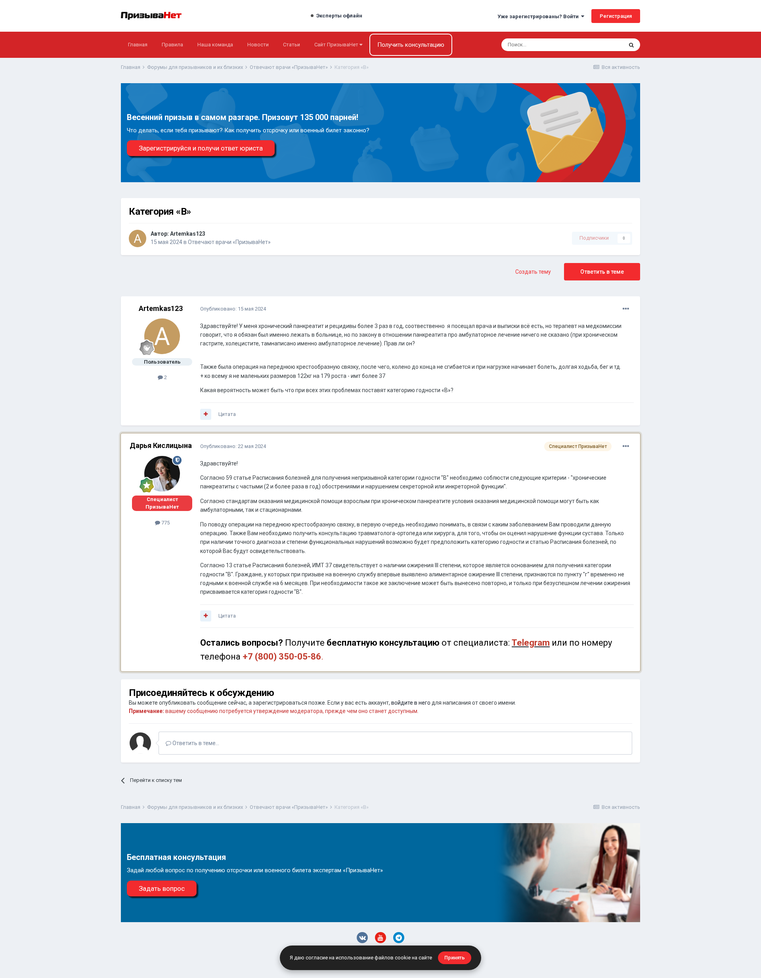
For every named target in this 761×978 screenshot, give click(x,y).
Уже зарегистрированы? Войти (539, 16)
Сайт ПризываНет (336, 45)
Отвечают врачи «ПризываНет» (229, 242)
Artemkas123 (187, 234)
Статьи (291, 45)
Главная (137, 45)
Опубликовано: (233, 309)
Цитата (227, 414)
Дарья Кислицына (161, 445)
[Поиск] (631, 44)
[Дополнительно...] (626, 309)
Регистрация (616, 16)
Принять (454, 958)
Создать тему (533, 272)
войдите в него (410, 703)
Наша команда (215, 45)
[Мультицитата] (205, 414)
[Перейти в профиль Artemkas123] (137, 238)
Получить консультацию (410, 44)
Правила (172, 45)
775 (165, 523)
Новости (258, 45)
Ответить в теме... (195, 743)
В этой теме (598, 45)
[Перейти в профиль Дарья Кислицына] (162, 474)
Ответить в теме (602, 272)
